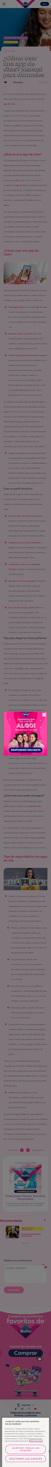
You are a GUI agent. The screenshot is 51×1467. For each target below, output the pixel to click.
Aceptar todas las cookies (25, 1449)
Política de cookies (36, 1441)
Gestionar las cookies (25, 1459)
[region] (25, 1442)
